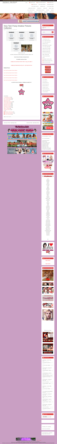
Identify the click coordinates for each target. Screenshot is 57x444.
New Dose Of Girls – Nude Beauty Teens (10, 122)
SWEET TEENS (51, 8)
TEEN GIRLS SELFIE (7, 109)
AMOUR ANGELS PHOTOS (8, 101)
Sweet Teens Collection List (46, 90)
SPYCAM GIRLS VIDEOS (45, 143)
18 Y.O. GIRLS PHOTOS (7, 98)
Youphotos (47, 197)
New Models (48, 226)
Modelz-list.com (48, 229)
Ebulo (48, 190)
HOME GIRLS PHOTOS (31, 8)
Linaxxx (48, 186)
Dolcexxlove (47, 184)
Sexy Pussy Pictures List (46, 88)
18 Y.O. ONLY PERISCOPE (45, 138)
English (45, 27)
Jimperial (48, 183)
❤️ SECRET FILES (32, 2)
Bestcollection (48, 227)
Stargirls (48, 182)
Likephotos (47, 196)
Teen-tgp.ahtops (48, 231)
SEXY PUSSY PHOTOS (35, 6)
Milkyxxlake (47, 188)
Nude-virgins (48, 232)
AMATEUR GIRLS (44, 141)
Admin (5, 29)
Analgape (48, 203)
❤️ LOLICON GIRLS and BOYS (41, 2)
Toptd (48, 218)
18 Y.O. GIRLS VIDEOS (42, 4)
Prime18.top (47, 200)
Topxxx (48, 201)
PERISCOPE (45, 8)
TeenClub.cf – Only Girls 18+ (10, 2)
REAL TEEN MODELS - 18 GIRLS (46, 136)
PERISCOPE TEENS (7, 106)
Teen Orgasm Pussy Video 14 (46, 362)
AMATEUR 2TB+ (42, 6)
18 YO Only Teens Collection (46, 365)
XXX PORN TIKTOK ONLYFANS (46, 149)
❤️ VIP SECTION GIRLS (7, 114)
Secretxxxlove (48, 215)
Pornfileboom (48, 214)
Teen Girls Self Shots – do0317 (47, 383)
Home (26, 2)
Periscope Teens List (45, 87)
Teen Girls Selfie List (45, 91)
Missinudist (47, 189)
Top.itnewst (47, 199)
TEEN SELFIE (39, 8)
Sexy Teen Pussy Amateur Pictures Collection (10, 70)
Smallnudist (47, 212)
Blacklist (48, 210)
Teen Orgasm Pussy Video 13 (46, 408)
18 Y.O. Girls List (45, 79)
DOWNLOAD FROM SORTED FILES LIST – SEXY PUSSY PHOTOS (21, 65)
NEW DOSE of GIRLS (50, 4)
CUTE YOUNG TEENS (50, 6)
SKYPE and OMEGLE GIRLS (46, 142)
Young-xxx (48, 202)
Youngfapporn (48, 213)
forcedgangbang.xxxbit (48, 230)
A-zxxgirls (48, 185)
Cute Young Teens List (46, 82)
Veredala (48, 216)
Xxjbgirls (48, 187)
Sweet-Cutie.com (48, 228)
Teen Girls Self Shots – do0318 (47, 370)
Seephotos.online (48, 198)
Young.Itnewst (48, 217)
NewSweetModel (48, 224)
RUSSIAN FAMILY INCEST (45, 140)
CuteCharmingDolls (47, 225)
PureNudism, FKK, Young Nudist (46, 426)
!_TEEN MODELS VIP (7, 97)
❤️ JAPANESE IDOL (50, 2)
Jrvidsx (48, 204)
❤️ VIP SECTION (34, 4)
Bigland (48, 211)
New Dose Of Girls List (46, 85)
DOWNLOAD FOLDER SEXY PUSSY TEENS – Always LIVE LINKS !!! (21, 61)
